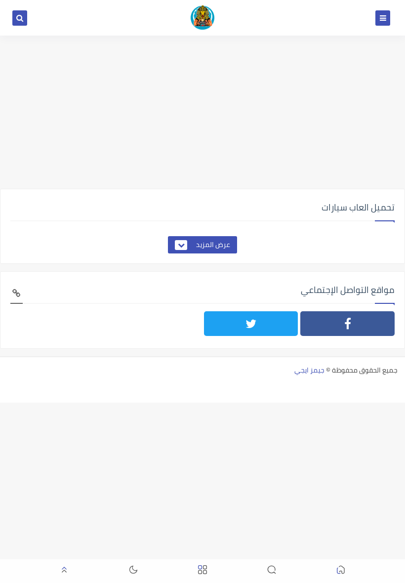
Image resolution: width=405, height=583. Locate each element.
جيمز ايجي (309, 370)
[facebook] (347, 323)
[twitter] (251, 323)
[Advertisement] (202, 112)
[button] (341, 571)
